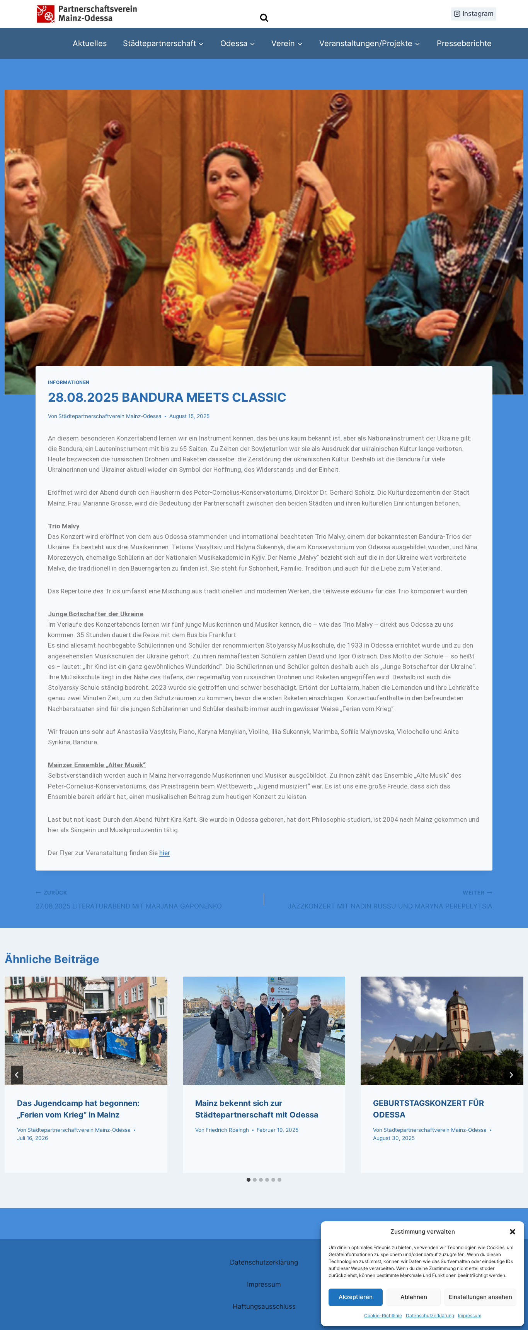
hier (164, 853)
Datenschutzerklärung (430, 1315)
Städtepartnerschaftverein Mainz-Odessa (110, 416)
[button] (512, 1232)
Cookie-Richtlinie (383, 1315)
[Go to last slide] (17, 1075)
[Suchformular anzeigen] (264, 18)
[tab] (248, 1180)
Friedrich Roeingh (227, 1130)
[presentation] (86, 1031)
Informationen (69, 382)
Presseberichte (464, 43)
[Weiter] (511, 1075)
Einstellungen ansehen (480, 1297)
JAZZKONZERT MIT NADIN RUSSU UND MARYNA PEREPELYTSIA (390, 900)
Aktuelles (90, 43)
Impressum (469, 1315)
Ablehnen (413, 1297)
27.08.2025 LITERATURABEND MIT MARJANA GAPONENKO (129, 900)
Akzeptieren (356, 1297)
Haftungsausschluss (264, 1306)
